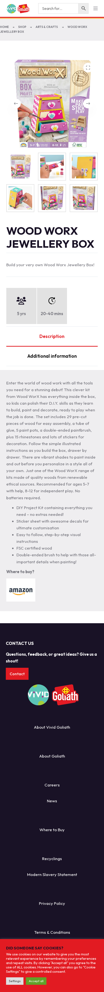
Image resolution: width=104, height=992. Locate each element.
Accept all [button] (36, 981)
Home (4, 27)
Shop (22, 27)
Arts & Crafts (47, 27)
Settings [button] (15, 981)
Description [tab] (51, 336)
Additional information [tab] (52, 356)
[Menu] (95, 8)
